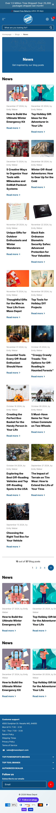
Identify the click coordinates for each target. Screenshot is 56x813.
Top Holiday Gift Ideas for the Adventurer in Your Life (42, 111)
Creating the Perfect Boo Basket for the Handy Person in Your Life (18, 413)
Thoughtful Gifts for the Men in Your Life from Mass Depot (18, 296)
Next (51, 568)
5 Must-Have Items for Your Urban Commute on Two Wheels (42, 411)
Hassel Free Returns (22, 11)
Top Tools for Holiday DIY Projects (42, 295)
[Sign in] (47, 19)
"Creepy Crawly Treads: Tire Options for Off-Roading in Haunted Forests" (42, 354)
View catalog (3, 19)
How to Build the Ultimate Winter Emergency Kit (18, 109)
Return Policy (8, 734)
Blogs (17, 34)
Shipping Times (9, 738)
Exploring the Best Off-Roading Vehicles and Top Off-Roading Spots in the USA (18, 472)
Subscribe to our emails (13, 779)
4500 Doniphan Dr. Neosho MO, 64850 (19, 723)
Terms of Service (9, 745)
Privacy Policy (8, 741)
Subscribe (51, 784)
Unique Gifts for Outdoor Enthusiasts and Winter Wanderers (18, 231)
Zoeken (51, 27)
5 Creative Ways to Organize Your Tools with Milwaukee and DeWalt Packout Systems (18, 170)
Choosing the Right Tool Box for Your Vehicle (18, 528)
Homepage (6, 34)
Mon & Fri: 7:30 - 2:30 (12, 727)
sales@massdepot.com (18, 750)
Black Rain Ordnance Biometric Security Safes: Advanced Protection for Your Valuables (42, 235)
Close (53, 4)
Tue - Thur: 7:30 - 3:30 (12, 731)
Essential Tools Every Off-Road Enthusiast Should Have (18, 352)
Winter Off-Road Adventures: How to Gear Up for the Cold (42, 166)
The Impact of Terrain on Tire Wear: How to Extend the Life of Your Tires (42, 472)
